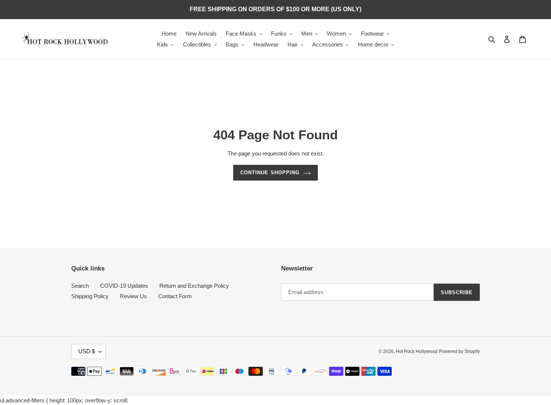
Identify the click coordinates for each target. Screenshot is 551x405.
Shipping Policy (90, 296)
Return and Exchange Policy (194, 285)
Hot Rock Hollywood (416, 351)
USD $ (86, 351)
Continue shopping (269, 172)
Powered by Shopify (459, 351)
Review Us (133, 296)
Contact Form (175, 296)
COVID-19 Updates (124, 285)
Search (80, 285)
